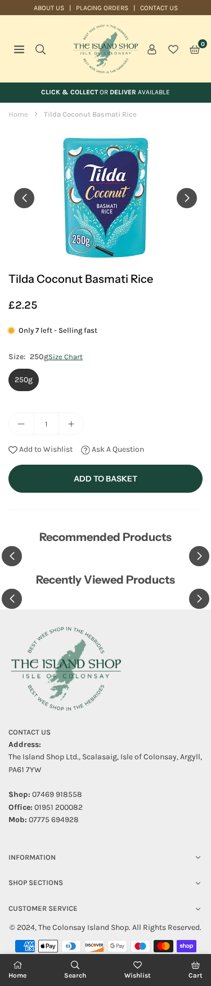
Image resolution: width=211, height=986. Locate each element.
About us (49, 8)
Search (75, 975)
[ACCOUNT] (152, 49)
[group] (105, 198)
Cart (195, 975)
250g (24, 379)
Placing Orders (102, 8)
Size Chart (65, 356)
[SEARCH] (40, 49)
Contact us (159, 8)
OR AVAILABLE (105, 92)
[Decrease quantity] (21, 423)
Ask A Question (117, 449)
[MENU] (19, 49)
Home (18, 114)
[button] (194, 49)
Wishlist (137, 975)
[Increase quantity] (71, 423)
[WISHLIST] (173, 49)
